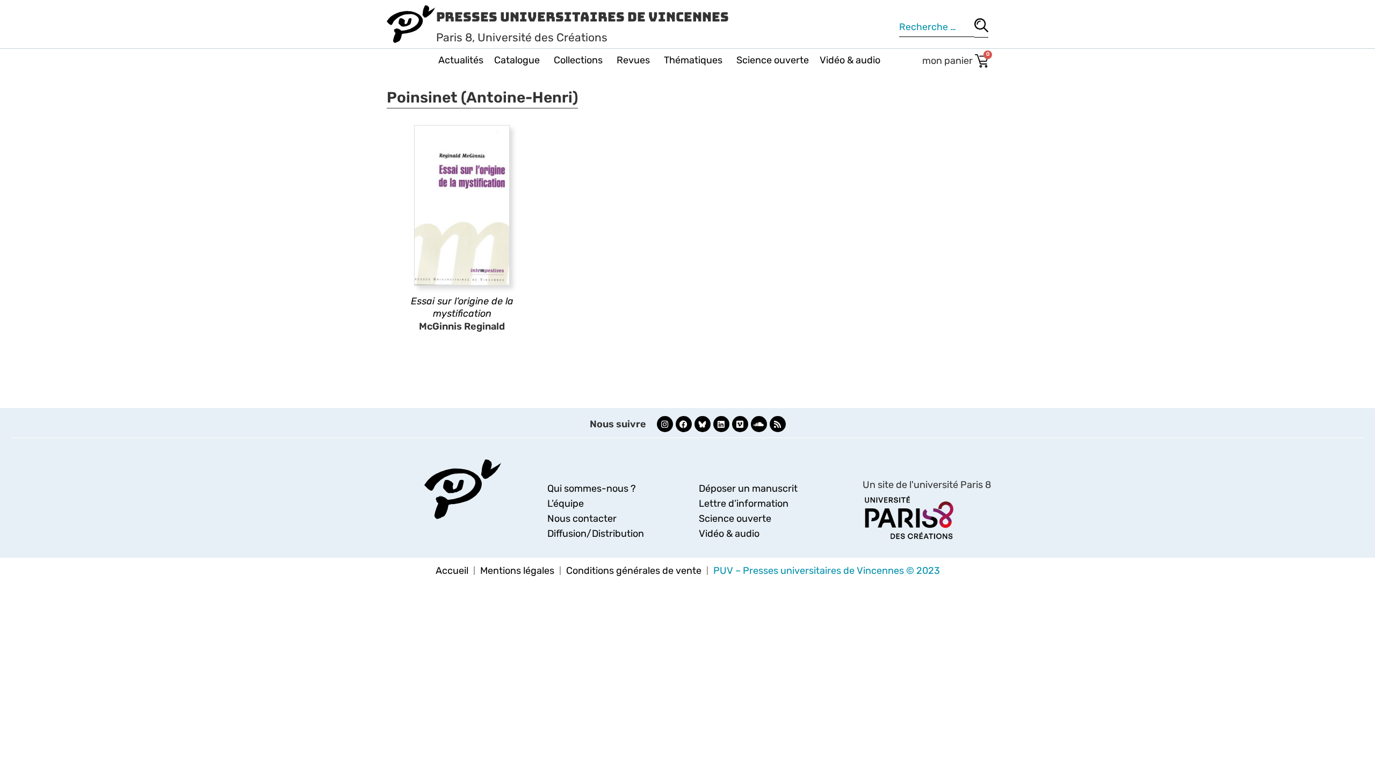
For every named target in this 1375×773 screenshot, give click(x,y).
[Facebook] (684, 424)
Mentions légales (517, 571)
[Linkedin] (721, 424)
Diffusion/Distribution (595, 533)
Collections (578, 60)
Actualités (460, 60)
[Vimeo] (740, 424)
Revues (633, 60)
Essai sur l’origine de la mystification (462, 307)
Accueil (452, 571)
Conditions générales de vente (633, 571)
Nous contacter (582, 518)
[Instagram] (665, 424)
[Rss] (778, 424)
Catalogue (517, 60)
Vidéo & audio (850, 60)
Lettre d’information (743, 503)
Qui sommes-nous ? (591, 488)
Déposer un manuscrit (748, 488)
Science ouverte (772, 60)
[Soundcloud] (759, 424)
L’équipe (565, 503)
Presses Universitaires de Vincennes (582, 17)
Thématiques (693, 60)
